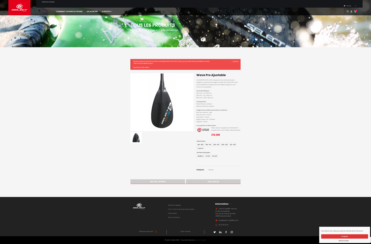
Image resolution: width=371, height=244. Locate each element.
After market (185, 231)
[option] (162, 102)
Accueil (133, 30)
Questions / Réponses (158, 182)
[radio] (200, 144)
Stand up (154, 30)
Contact (235, 61)
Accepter (344, 236)
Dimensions (201, 141)
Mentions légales (344, 240)
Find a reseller (213, 182)
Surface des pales (203, 152)
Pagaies (143, 30)
